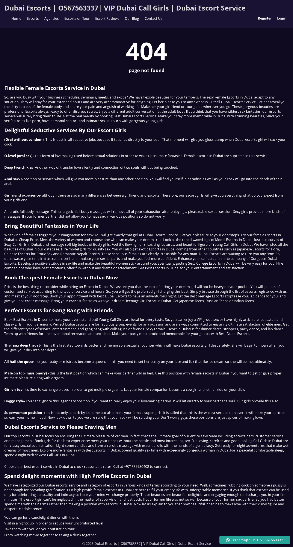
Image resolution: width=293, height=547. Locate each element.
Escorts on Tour (77, 18)
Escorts (33, 18)
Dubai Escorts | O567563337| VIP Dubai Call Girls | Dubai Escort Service (125, 7)
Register (265, 18)
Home (16, 18)
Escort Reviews (107, 18)
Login (282, 18)
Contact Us (153, 18)
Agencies (51, 18)
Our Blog (132, 18)
